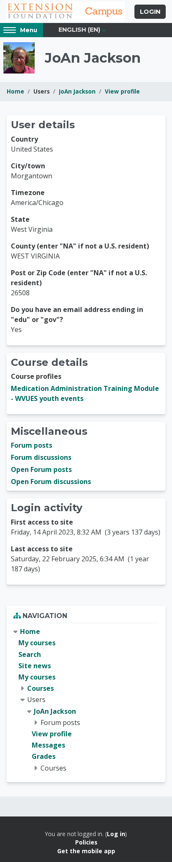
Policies (86, 842)
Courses (40, 688)
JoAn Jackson (77, 91)
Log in (116, 834)
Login (150, 11)
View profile (122, 91)
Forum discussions (41, 457)
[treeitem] (86, 700)
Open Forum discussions (51, 481)
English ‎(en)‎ (79, 29)
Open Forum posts (41, 469)
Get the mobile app (86, 851)
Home (15, 91)
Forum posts (31, 445)
